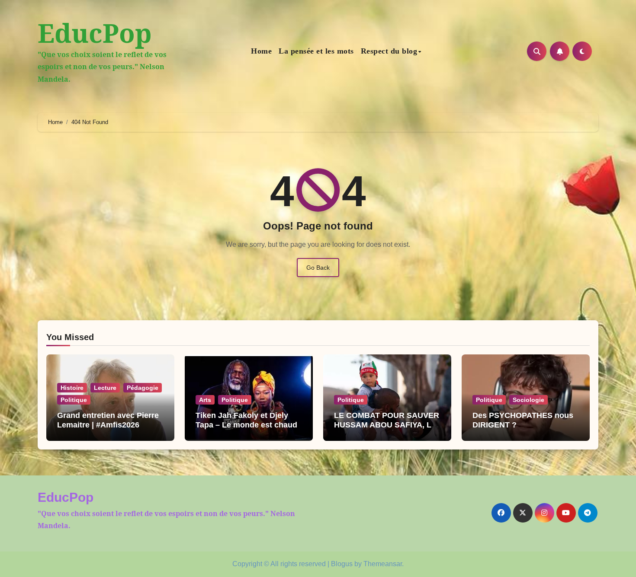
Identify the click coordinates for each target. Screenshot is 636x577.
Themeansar (382, 563)
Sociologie (528, 399)
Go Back (318, 267)
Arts (205, 399)
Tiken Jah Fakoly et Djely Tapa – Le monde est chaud (246, 420)
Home (261, 51)
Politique (74, 399)
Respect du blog (389, 51)
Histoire (72, 387)
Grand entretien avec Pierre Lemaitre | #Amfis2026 (108, 420)
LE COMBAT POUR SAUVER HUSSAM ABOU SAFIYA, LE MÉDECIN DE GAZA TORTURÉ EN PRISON (386, 429)
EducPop (95, 33)
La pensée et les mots (316, 51)
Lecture (105, 387)
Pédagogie (142, 387)
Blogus (342, 563)
